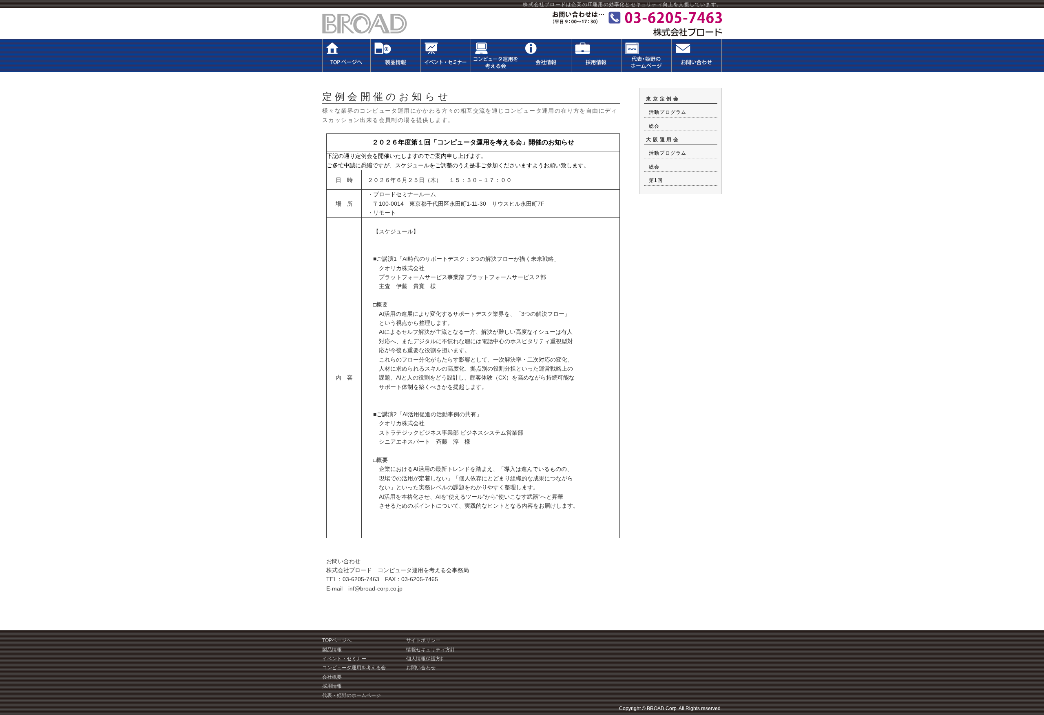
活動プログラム (667, 112)
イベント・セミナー (344, 659)
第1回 (656, 180)
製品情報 (332, 650)
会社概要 (332, 677)
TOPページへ (337, 640)
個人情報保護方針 (425, 659)
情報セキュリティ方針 (430, 650)
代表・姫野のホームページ (351, 695)
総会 (654, 126)
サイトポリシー (423, 640)
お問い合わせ (421, 668)
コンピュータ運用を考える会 (354, 668)
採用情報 (332, 686)
